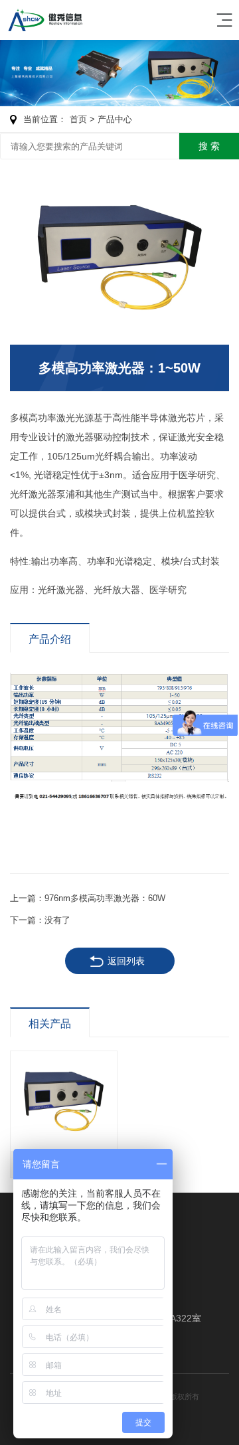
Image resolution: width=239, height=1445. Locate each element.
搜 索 (209, 146)
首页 (78, 119)
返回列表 (126, 961)
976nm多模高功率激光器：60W (104, 898)
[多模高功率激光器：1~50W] (119, 257)
